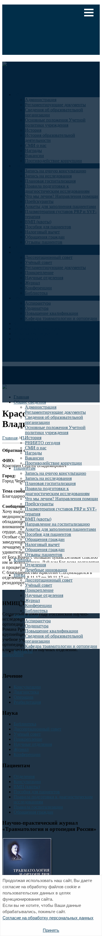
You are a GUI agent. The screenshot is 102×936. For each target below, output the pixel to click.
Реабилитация (27, 702)
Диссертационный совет (49, 580)
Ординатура (36, 625)
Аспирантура (38, 620)
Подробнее (13, 654)
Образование (26, 615)
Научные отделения (44, 595)
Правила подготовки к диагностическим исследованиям (57, 491)
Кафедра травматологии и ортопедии (61, 646)
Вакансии (34, 458)
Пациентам (24, 468)
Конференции (38, 605)
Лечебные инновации (46, 569)
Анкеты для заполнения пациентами (60, 529)
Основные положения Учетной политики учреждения (55, 430)
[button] (89, 12)
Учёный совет (38, 585)
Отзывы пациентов (43, 554)
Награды (33, 452)
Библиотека (36, 610)
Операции (23, 697)
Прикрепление (39, 590)
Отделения (35, 564)
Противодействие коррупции (53, 463)
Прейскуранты (39, 503)
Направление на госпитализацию (57, 524)
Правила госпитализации (38, 807)
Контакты (23, 651)
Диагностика (26, 692)
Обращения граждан (45, 539)
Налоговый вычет (42, 544)
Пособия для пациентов (48, 534)
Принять (51, 930)
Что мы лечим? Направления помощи (61, 498)
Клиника (22, 559)
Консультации (27, 686)
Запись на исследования (48, 478)
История (33, 437)
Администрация (40, 407)
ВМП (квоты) (38, 519)
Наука (19, 575)
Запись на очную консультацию (55, 473)
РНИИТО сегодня (42, 442)
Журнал (32, 600)
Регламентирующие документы (55, 412)
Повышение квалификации (51, 631)
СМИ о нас (35, 447)
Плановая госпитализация (50, 483)
